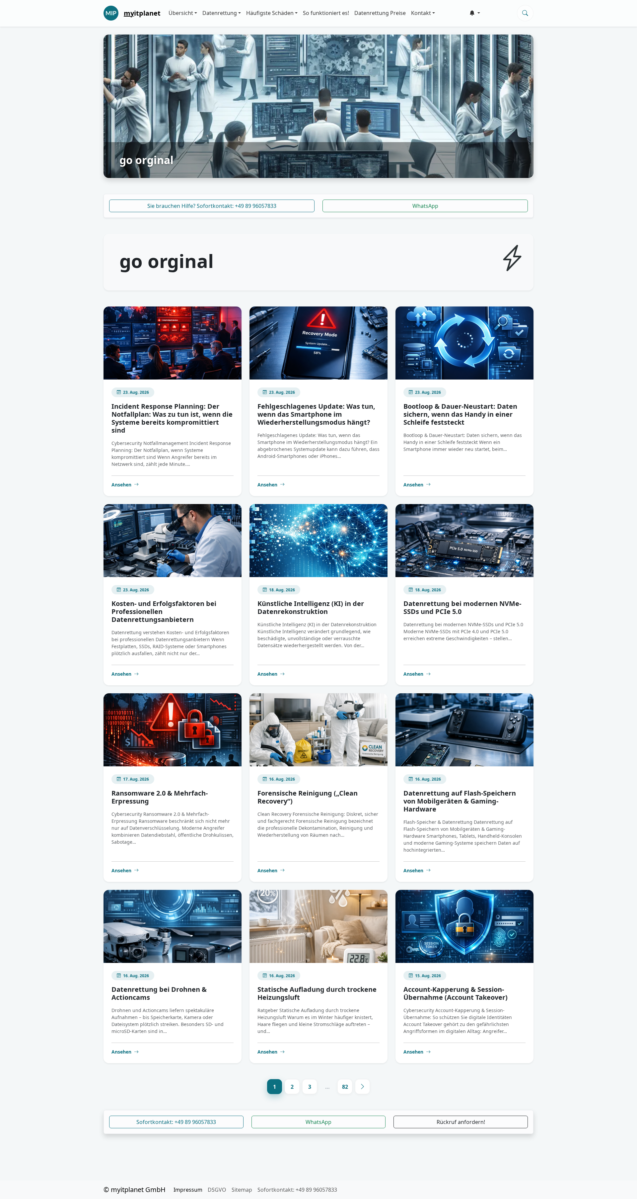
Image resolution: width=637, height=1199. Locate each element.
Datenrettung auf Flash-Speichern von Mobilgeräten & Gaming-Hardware (459, 801)
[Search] (525, 13)
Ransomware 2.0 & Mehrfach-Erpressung (159, 797)
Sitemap (242, 1189)
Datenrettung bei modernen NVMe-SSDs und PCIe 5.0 (462, 607)
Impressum (188, 1189)
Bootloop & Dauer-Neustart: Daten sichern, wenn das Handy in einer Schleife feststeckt (460, 414)
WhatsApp (425, 206)
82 (345, 1086)
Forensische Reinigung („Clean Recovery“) (307, 797)
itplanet (142, 13)
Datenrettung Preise (380, 13)
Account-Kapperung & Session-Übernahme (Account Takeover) (455, 993)
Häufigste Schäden (270, 13)
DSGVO (217, 1189)
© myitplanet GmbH (135, 1189)
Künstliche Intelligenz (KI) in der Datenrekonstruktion (310, 607)
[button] (475, 13)
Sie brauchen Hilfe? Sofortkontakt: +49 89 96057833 (211, 206)
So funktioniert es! (326, 13)
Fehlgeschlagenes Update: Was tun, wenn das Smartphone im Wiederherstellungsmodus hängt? (316, 414)
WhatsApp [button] (318, 1122)
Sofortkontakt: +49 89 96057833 (176, 1122)
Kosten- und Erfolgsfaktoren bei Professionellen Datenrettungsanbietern (163, 611)
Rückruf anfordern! (461, 1122)
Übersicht (181, 13)
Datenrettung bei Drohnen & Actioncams (159, 993)
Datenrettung (219, 13)
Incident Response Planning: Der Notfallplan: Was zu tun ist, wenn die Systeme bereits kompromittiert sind (172, 418)
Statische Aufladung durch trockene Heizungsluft (317, 993)
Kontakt (421, 13)
